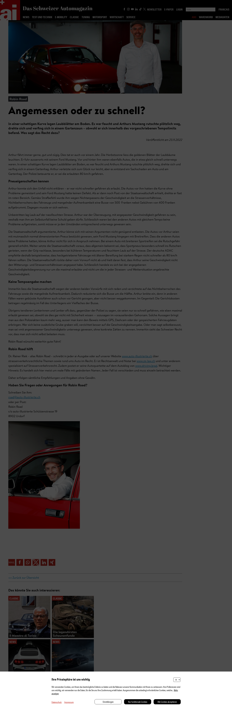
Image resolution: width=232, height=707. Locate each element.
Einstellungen (108, 701)
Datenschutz (57, 702)
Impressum (69, 702)
